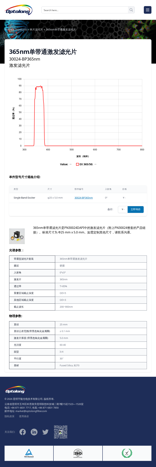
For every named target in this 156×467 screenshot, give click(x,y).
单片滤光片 (36, 29)
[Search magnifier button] (131, 10)
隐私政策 (9, 416)
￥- (122, 209)
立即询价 (136, 209)
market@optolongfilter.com (31, 411)
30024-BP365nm (84, 197)
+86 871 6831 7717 (21, 407)
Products (21, 29)
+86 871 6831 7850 (48, 407)
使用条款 (24, 416)
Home (8, 29)
